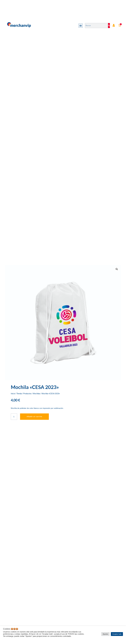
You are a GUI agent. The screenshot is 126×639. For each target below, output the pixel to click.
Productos (27, 394)
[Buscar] (109, 25)
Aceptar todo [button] (116, 634)
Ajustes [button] (105, 634)
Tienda (19, 394)
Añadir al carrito (34, 416)
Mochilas (36, 394)
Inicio (13, 394)
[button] (81, 26)
